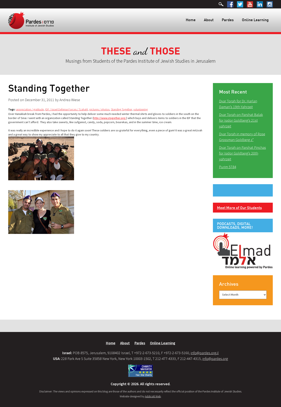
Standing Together (121, 109)
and (140, 51)
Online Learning (255, 19)
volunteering (140, 109)
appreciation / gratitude (30, 109)
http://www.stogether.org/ (109, 118)
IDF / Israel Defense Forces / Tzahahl (66, 109)
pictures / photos (99, 109)
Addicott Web (153, 396)
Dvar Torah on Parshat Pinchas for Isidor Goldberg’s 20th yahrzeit (242, 153)
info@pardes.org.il (205, 352)
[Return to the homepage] (31, 20)
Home (191, 19)
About (209, 19)
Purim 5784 (227, 166)
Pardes (228, 19)
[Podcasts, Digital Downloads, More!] (243, 250)
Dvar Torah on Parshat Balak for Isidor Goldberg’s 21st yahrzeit (241, 120)
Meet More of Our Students (239, 207)
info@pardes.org (215, 358)
